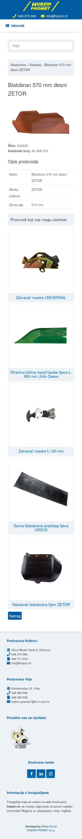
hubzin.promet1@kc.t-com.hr (30, 701)
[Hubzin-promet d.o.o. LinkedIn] (41, 773)
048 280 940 (19, 693)
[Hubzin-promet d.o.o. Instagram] (50, 773)
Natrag (14, 616)
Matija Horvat (49, 826)
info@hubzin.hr (57, 16)
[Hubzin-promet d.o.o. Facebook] (31, 773)
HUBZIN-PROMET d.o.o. (41, 830)
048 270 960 (27, 16)
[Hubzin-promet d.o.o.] (41, 6)
